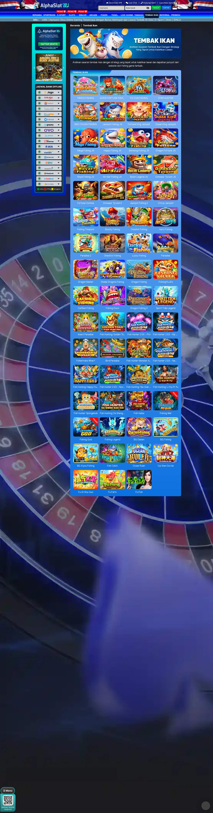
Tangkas (138, 15)
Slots (72, 15)
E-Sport (61, 15)
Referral (165, 15)
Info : (36, 19)
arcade (93, 15)
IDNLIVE (83, 15)
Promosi (175, 15)
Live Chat (132, 3)
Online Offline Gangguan (50, 189)
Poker (104, 15)
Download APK (115, 3)
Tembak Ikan (151, 15)
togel (114, 15)
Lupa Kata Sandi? (167, 3)
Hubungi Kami (149, 3)
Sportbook (49, 15)
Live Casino (127, 15)
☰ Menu (7, 790)
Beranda (37, 15)
